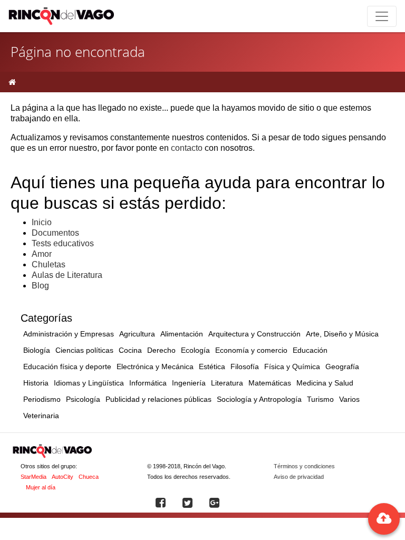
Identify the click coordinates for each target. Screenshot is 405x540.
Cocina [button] (130, 350)
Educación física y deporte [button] (67, 366)
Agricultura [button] (137, 334)
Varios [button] (349, 399)
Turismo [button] (320, 399)
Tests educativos (63, 243)
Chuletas (48, 264)
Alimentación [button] (181, 334)
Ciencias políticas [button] (84, 350)
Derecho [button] (161, 350)
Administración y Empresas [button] (68, 334)
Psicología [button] (83, 399)
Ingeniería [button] (189, 383)
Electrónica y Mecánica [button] (155, 366)
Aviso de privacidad (299, 477)
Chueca (89, 477)
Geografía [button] (342, 366)
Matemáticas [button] (269, 383)
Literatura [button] (227, 383)
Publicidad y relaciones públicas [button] (158, 399)
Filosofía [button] (244, 366)
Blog (40, 285)
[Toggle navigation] (382, 16)
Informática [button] (148, 383)
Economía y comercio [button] (251, 350)
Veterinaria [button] (41, 415)
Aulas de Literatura (67, 275)
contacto (186, 147)
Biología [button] (36, 350)
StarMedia (33, 477)
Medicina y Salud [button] (324, 383)
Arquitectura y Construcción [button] (254, 334)
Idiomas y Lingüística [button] (89, 383)
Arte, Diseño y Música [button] (342, 334)
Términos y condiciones (304, 466)
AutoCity (62, 477)
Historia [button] (36, 383)
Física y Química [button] (292, 366)
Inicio (42, 222)
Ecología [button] (195, 350)
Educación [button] (310, 350)
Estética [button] (212, 366)
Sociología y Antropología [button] (259, 399)
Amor (42, 253)
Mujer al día (40, 487)
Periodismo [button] (42, 399)
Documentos (55, 232)
